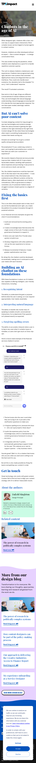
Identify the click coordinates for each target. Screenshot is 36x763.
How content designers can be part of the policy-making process (17, 637)
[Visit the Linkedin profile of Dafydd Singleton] (4, 512)
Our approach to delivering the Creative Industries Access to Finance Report (17, 657)
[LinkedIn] (2, 733)
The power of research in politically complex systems (17, 618)
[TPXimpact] (9, 4)
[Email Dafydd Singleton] (9, 512)
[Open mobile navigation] (33, 4)
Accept (18, 749)
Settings (18, 743)
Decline (18, 754)
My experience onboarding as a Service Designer (16, 677)
